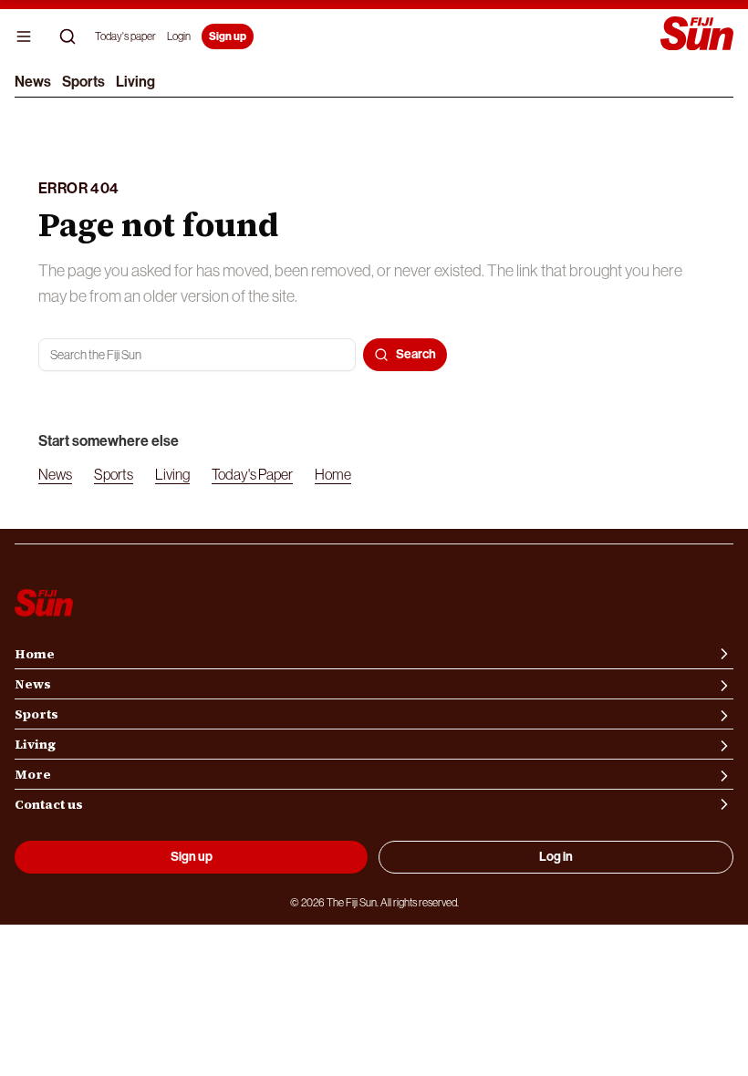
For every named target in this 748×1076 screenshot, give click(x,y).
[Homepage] (696, 35)
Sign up (227, 36)
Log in (556, 856)
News (33, 81)
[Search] (67, 36)
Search (416, 354)
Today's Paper (252, 474)
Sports (83, 81)
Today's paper (125, 36)
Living (135, 81)
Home (333, 474)
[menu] (23, 36)
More (33, 774)
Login (179, 36)
